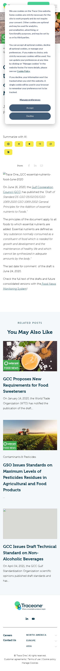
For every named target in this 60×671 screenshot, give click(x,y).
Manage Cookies (30, 663)
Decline (30, 116)
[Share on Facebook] (29, 165)
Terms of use (34, 659)
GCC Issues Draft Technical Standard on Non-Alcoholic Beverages (29, 552)
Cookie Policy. (23, 71)
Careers (7, 635)
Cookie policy (49, 659)
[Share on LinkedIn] (35, 165)
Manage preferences (30, 99)
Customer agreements (15, 659)
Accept (30, 108)
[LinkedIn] (27, 618)
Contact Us (9, 640)
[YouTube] (33, 618)
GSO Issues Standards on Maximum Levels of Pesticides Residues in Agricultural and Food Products (27, 477)
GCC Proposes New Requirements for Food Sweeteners (25, 385)
